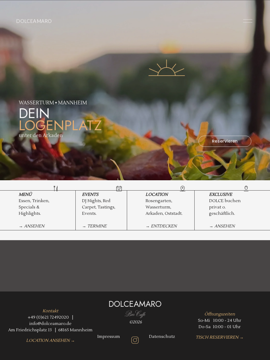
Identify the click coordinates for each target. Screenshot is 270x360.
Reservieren (225, 141)
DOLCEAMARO (34, 21)
